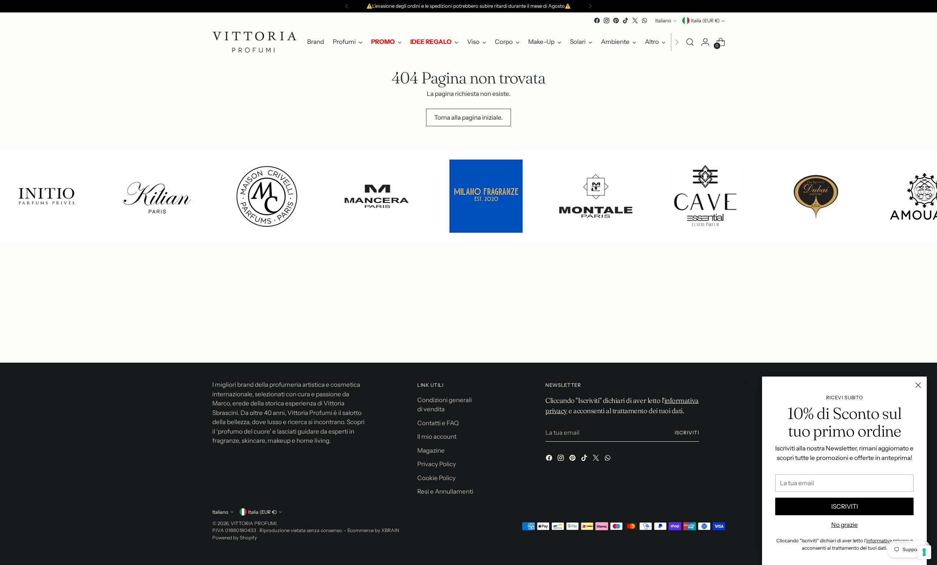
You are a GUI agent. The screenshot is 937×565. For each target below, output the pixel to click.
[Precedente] (347, 6)
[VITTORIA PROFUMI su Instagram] (606, 20)
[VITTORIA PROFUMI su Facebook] (597, 20)
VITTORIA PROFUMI (253, 523)
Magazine (431, 450)
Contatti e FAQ (438, 423)
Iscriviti (687, 432)
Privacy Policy (436, 464)
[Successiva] (590, 6)
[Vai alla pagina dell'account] (705, 42)
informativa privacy (887, 540)
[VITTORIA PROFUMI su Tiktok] (625, 20)
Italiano (663, 20)
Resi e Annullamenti (445, 491)
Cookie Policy (436, 478)
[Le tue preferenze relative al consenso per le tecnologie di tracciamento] (924, 552)
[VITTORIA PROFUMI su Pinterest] (616, 20)
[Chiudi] (918, 385)
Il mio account (436, 436)
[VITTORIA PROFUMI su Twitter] (635, 20)
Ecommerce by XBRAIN (373, 530)
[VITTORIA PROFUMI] (254, 42)
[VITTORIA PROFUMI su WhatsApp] (644, 20)
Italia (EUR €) (705, 20)
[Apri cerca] (690, 42)
